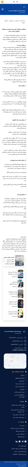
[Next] (4, 260)
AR (17, 2)
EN (14, 2)
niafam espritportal (22, 466)
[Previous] (24, 260)
